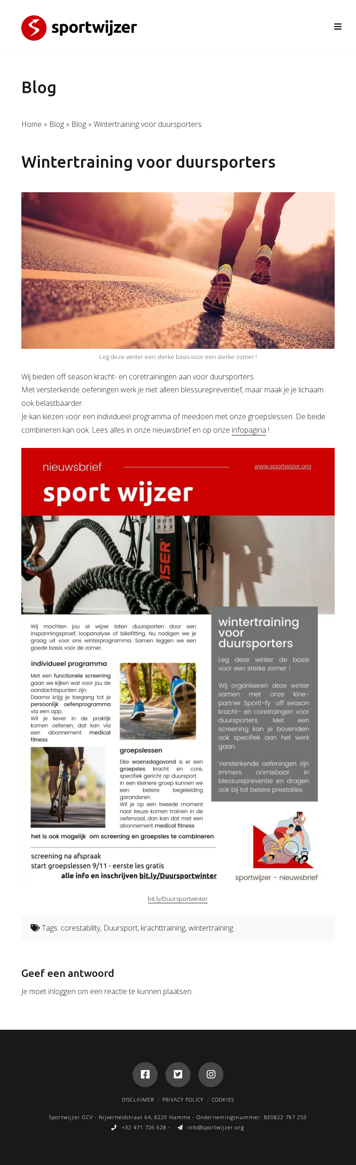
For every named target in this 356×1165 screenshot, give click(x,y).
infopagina (249, 430)
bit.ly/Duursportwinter (178, 898)
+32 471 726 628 (143, 1127)
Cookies (223, 1099)
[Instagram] (210, 1074)
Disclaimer (138, 1099)
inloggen (62, 991)
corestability (80, 928)
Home (31, 124)
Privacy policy (182, 1099)
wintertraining (211, 928)
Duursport (120, 928)
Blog (56, 124)
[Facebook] (145, 1074)
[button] (338, 26)
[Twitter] (178, 1074)
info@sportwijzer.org (215, 1127)
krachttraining (163, 928)
